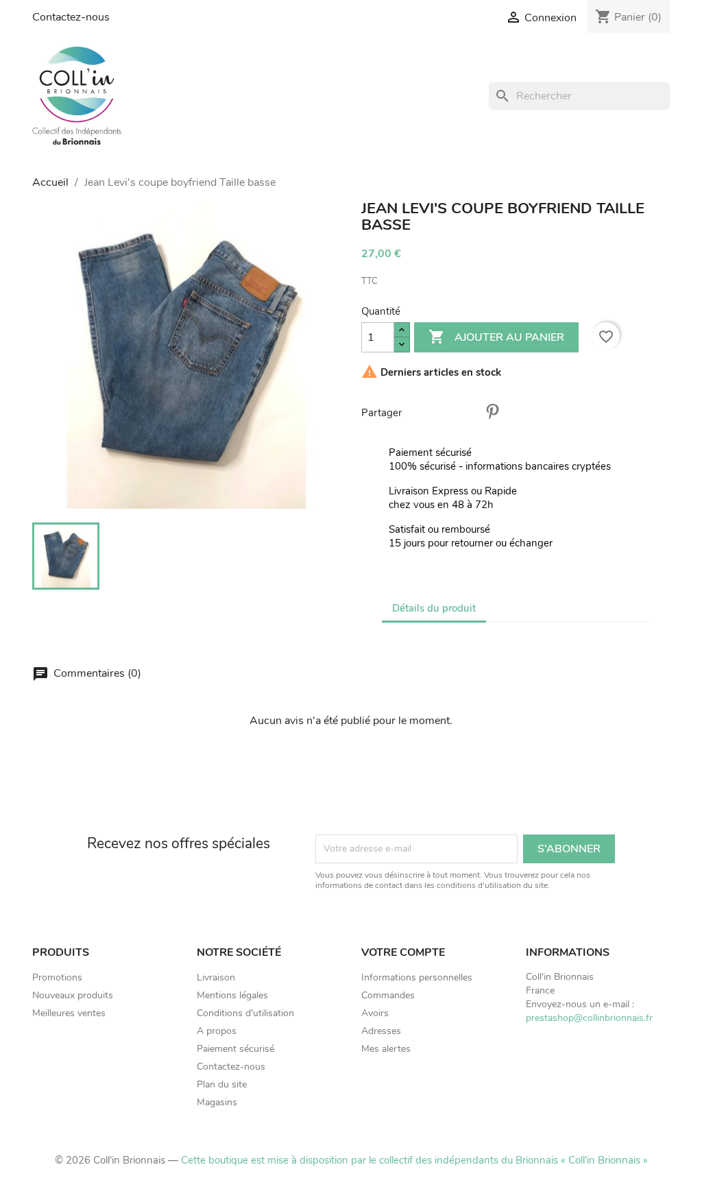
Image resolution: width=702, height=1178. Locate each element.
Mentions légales (232, 995)
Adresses (381, 1030)
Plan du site (222, 1084)
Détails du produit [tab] (434, 608)
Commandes (388, 995)
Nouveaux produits (72, 995)
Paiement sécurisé (235, 1048)
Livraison (216, 977)
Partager (421, 411)
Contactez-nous (71, 17)
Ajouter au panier (496, 336)
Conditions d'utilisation (245, 1013)
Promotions (57, 977)
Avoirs (375, 1013)
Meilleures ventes (69, 1013)
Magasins (217, 1102)
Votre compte (403, 952)
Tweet (456, 411)
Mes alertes (386, 1048)
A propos (217, 1030)
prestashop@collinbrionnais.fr (589, 1017)
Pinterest (492, 411)
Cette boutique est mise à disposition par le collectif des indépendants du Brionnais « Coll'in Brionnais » (414, 1160)
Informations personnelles (416, 977)
